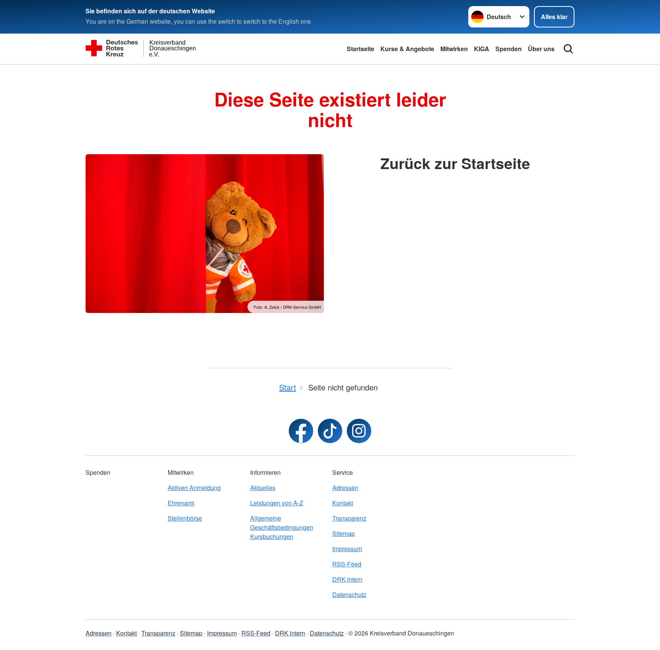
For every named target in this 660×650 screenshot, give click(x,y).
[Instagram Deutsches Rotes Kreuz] (359, 431)
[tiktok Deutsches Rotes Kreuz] (330, 431)
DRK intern (347, 579)
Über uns (541, 48)
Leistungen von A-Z (276, 502)
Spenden (508, 48)
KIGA (481, 48)
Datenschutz (349, 594)
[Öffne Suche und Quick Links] (568, 49)
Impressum (347, 548)
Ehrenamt (181, 502)
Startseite (360, 48)
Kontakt (342, 502)
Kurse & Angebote (407, 48)
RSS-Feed (346, 564)
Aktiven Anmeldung (194, 487)
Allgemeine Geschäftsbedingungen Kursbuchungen (281, 527)
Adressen (345, 487)
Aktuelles (262, 487)
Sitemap (343, 533)
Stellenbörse (185, 518)
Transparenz (349, 518)
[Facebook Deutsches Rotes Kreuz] (301, 431)
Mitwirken (454, 48)
